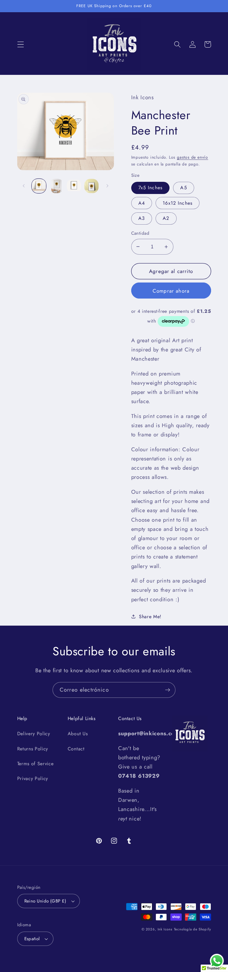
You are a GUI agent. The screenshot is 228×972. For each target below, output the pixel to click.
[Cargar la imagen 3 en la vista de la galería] (74, 186)
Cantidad (140, 233)
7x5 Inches (150, 187)
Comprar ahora (171, 290)
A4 (141, 203)
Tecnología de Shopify (192, 929)
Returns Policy (32, 748)
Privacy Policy (32, 778)
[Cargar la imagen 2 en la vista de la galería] (56, 186)
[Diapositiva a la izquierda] (23, 185)
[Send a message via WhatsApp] (217, 961)
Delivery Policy (33, 733)
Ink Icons (165, 929)
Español (32, 938)
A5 (183, 187)
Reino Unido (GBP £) (45, 901)
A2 (166, 218)
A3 (141, 218)
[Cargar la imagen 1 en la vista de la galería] (39, 186)
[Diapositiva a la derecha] (107, 185)
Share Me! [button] (150, 616)
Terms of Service (35, 763)
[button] (20, 44)
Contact (76, 748)
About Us (78, 733)
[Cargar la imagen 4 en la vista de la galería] (91, 186)
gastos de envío (192, 157)
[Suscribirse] (167, 690)
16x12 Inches (177, 203)
